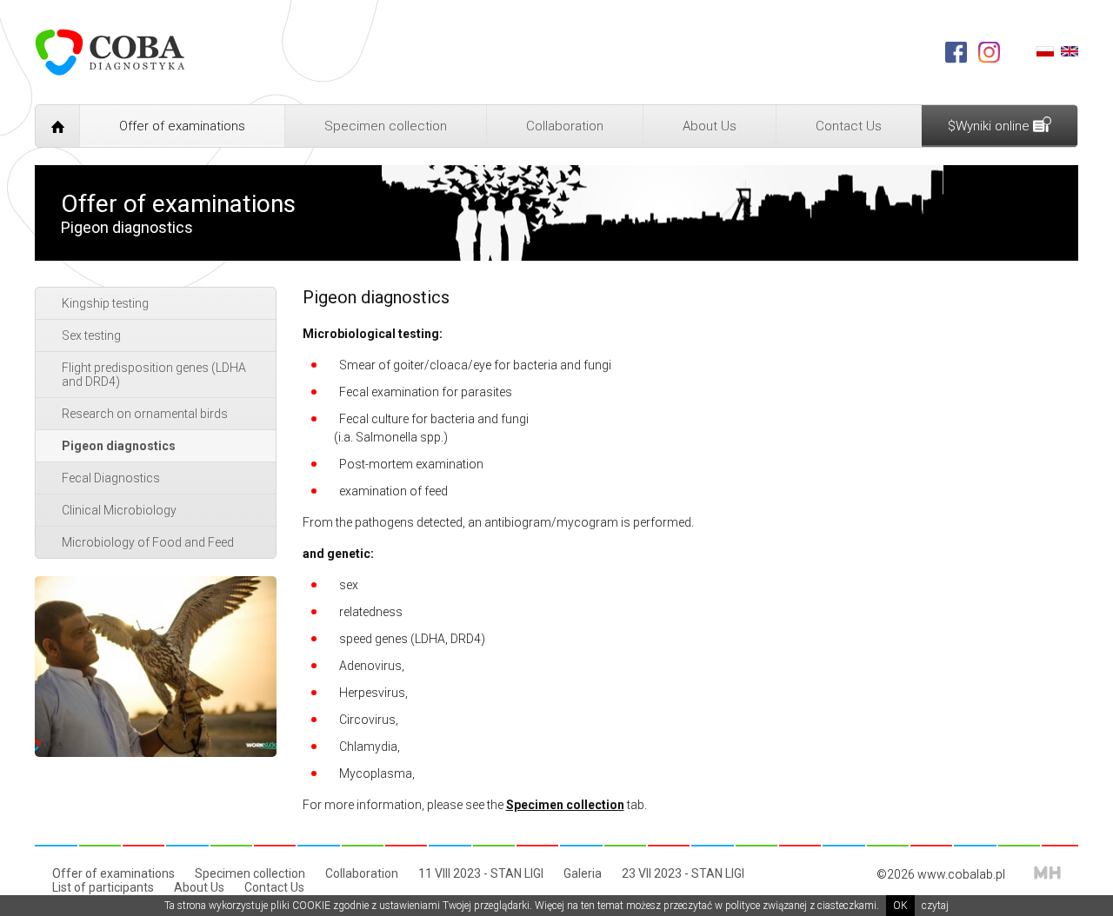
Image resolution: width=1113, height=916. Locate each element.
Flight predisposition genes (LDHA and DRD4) (154, 374)
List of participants (103, 887)
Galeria (582, 873)
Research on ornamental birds (145, 414)
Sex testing (91, 335)
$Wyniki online (990, 126)
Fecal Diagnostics (111, 478)
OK (900, 905)
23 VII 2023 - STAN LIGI (683, 873)
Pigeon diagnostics (119, 446)
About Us (709, 126)
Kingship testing (105, 303)
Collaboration (564, 126)
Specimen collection (385, 126)
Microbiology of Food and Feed (148, 542)
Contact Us (849, 126)
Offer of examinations (182, 126)
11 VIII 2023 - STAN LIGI (480, 873)
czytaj (935, 905)
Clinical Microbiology (119, 510)
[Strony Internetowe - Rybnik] (1047, 872)
